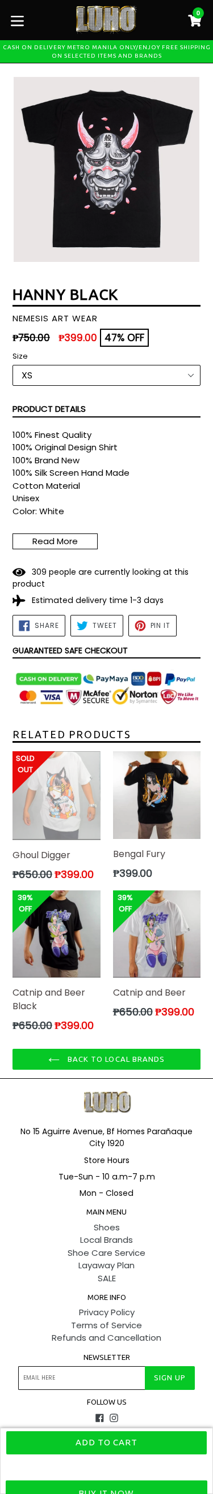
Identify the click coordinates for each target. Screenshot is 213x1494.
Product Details (49, 409)
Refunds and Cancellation (106, 1338)
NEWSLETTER (106, 1357)
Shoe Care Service (106, 1253)
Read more (55, 541)
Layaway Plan (106, 1265)
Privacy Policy (107, 1312)
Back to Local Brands (115, 1059)
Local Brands (106, 1240)
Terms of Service (106, 1325)
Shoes (107, 1227)
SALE (107, 1278)
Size (20, 356)
